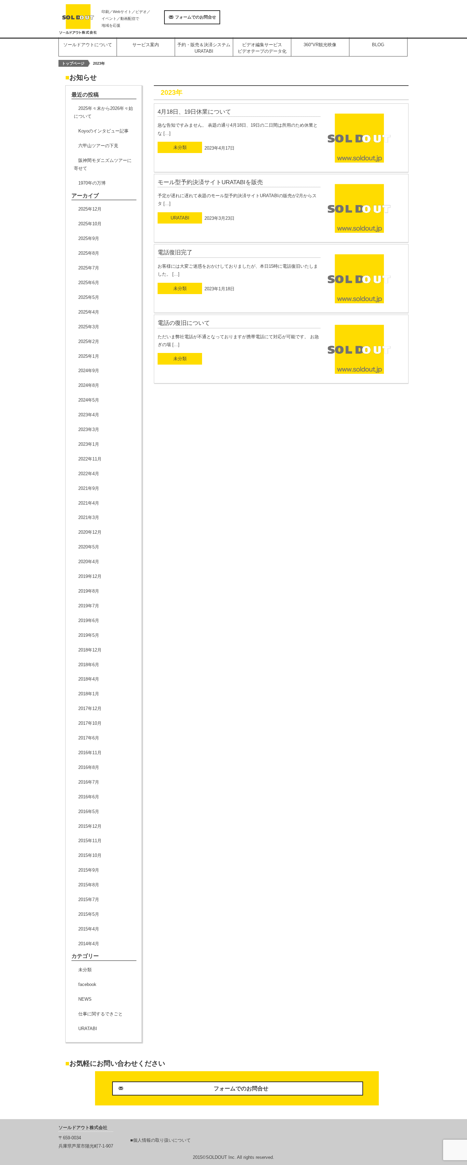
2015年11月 (90, 840)
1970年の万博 (92, 183)
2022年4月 (88, 473)
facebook (87, 984)
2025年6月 (88, 282)
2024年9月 (88, 370)
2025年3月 (88, 326)
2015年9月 (88, 870)
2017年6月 (88, 737)
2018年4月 (88, 679)
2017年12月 (90, 708)
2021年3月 (88, 517)
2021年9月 (88, 488)
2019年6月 (88, 620)
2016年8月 (88, 767)
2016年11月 (90, 752)
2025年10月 (90, 223)
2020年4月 (88, 561)
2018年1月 (88, 693)
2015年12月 (90, 826)
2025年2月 (88, 341)
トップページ (73, 63)
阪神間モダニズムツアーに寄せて (103, 164)
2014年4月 (88, 943)
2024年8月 (88, 385)
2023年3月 (88, 429)
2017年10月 (90, 723)
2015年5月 (88, 914)
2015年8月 (88, 884)
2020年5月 (88, 546)
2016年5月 (88, 811)
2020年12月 (90, 532)
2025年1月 (88, 356)
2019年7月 (88, 605)
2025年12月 (90, 209)
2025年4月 (88, 312)
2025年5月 (88, 297)
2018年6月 (88, 664)
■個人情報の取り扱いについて (160, 1140)
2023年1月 (88, 444)
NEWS (85, 999)
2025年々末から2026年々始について (103, 112)
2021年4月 (88, 503)
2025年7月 (88, 267)
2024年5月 (88, 400)
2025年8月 (88, 253)
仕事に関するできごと (100, 1013)
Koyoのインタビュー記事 (103, 131)
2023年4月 (88, 414)
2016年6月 (88, 796)
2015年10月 (90, 855)
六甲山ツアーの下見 (98, 145)
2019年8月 (88, 591)
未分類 (85, 969)
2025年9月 (88, 238)
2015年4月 (88, 929)
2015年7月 (88, 899)
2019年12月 (90, 576)
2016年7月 (88, 782)
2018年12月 (90, 650)
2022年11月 (90, 458)
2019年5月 (88, 635)
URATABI (87, 1028)
